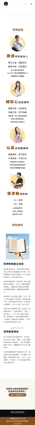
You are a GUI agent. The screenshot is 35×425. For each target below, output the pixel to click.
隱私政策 (14, 412)
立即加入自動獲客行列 (17, 395)
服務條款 (21, 412)
